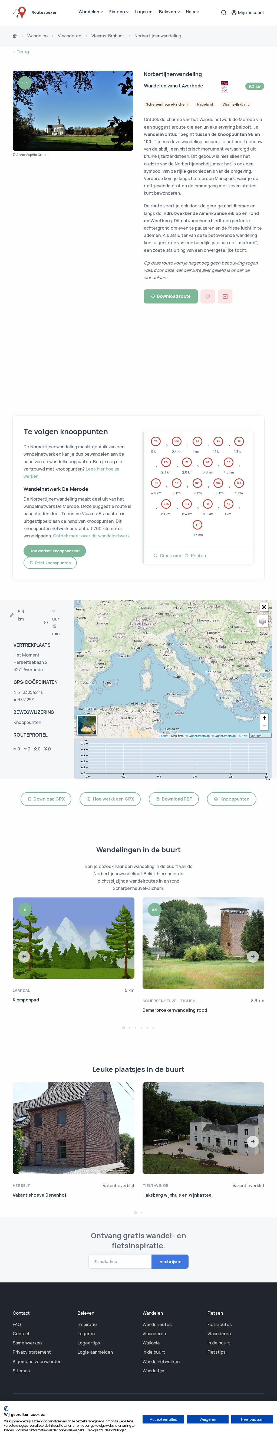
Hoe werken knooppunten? (54, 550)
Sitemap (21, 1371)
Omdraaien (170, 556)
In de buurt (154, 1352)
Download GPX (48, 799)
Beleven (167, 12)
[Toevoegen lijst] (225, 296)
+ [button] (264, 717)
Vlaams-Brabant (107, 36)
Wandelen (88, 12)
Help (190, 12)
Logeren (144, 12)
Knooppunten (233, 799)
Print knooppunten (52, 562)
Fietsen (117, 12)
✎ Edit (242, 735)
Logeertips (89, 1343)
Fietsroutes (219, 1324)
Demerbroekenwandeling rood (175, 1010)
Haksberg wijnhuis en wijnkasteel (178, 1195)
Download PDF (176, 799)
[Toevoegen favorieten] (207, 296)
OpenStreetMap (199, 735)
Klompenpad (26, 1000)
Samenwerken (27, 1343)
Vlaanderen (69, 36)
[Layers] (262, 621)
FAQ (17, 1324)
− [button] (264, 726)
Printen (197, 556)
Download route (174, 296)
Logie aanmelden (95, 1352)
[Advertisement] (138, 358)
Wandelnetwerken (161, 1361)
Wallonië (151, 1343)
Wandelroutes (157, 1324)
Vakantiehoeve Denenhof (40, 1195)
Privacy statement (32, 1352)
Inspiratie (87, 1324)
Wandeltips (154, 1371)
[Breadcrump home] (15, 36)
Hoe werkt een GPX (112, 799)
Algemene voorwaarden (37, 1361)
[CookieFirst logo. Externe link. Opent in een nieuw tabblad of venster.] (6, 1408)
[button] (264, 607)
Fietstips (216, 1352)
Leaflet (163, 735)
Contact (21, 1334)
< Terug (21, 52)
